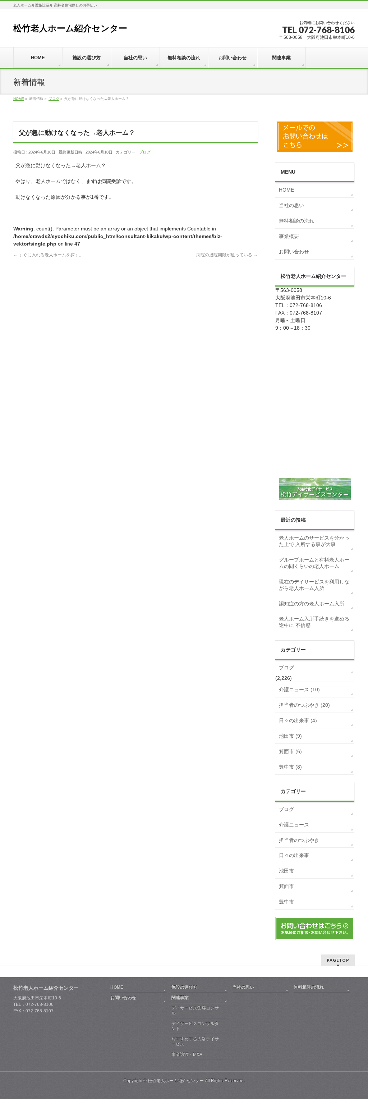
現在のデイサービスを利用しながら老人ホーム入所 (314, 585)
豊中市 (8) (290, 767)
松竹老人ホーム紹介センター (70, 28)
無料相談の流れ (296, 221)
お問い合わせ (294, 252)
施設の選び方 (184, 987)
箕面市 (286, 886)
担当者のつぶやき (299, 840)
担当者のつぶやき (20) (304, 705)
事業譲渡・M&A (186, 1054)
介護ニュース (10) (299, 689)
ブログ (145, 152)
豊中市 (286, 902)
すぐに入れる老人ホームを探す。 (48, 254)
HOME (286, 190)
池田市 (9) (290, 736)
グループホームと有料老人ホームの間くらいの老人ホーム (314, 563)
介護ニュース (294, 825)
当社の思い (291, 205)
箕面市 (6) (290, 751)
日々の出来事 (294, 855)
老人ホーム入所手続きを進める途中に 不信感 (314, 622)
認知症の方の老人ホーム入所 (311, 603)
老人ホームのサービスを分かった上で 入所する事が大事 (314, 541)
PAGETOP (338, 960)
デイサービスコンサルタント (195, 1026)
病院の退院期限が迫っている (227, 254)
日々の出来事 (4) (298, 720)
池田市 (286, 871)
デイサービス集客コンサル (195, 1011)
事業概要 (289, 236)
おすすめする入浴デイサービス (195, 1041)
